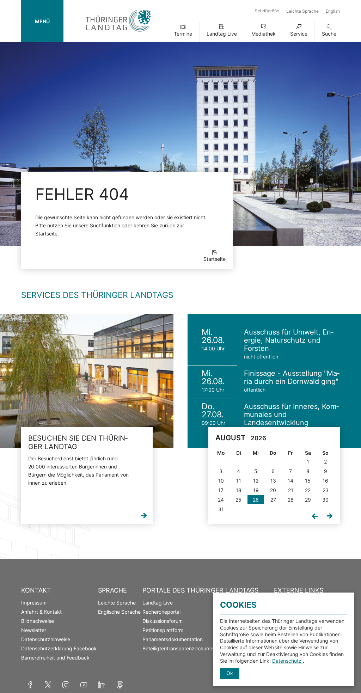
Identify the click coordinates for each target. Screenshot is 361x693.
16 (325, 481)
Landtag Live (222, 34)
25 (238, 500)
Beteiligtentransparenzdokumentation (185, 648)
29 (308, 500)
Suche (329, 34)
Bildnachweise (37, 621)
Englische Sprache (119, 612)
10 (221, 481)
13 (273, 481)
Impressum (34, 603)
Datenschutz (287, 661)
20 (273, 490)
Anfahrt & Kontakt (41, 612)
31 (221, 509)
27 (273, 500)
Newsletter (33, 630)
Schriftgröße (267, 10)
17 (221, 490)
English (333, 11)
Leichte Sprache (302, 11)
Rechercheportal (161, 612)
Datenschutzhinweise (45, 639)
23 (326, 490)
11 (238, 481)
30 (325, 500)
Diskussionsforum (162, 621)
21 (290, 490)
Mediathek (263, 34)
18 (238, 490)
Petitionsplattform (162, 630)
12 (255, 481)
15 (308, 481)
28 (291, 500)
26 (256, 500)
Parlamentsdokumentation (172, 639)
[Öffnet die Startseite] (118, 33)
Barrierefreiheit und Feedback (55, 658)
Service (298, 34)
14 (290, 481)
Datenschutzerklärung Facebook (59, 648)
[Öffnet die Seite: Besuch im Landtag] (86, 381)
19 (256, 490)
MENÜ (42, 21)
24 (221, 500)
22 (308, 490)
